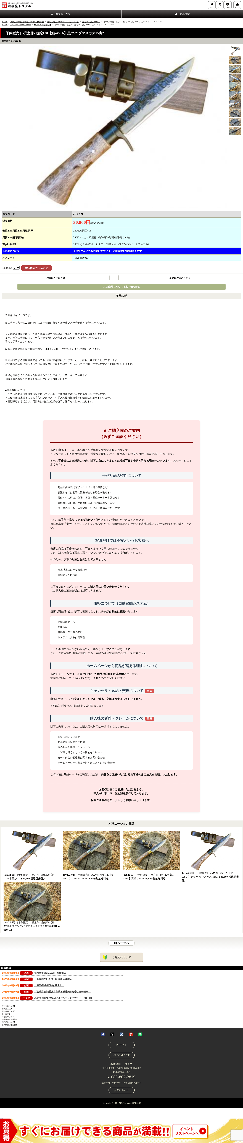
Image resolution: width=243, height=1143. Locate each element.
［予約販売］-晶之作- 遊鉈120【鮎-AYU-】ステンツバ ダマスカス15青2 (32, 926)
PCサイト (121, 1045)
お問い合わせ (121, 1090)
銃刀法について (8, 1022)
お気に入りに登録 (55, 277)
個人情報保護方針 (9, 1025)
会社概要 (5, 1014)
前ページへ (121, 943)
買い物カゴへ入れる (37, 268)
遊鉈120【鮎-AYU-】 (91, 22)
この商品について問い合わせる (121, 286)
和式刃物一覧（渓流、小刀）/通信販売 (27, 22)
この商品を (7, 267)
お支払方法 (6, 1009)
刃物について (7, 1017)
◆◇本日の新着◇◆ (42, 25)
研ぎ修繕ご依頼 (8, 1011)
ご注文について (121, 957)
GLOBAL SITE (121, 1055)
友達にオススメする (180, 277)
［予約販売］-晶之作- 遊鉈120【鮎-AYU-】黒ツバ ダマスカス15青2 (210, 877)
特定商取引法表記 (9, 1019)
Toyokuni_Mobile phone (20, 25)
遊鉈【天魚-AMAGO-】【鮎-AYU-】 (63, 22)
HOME (4, 22)
